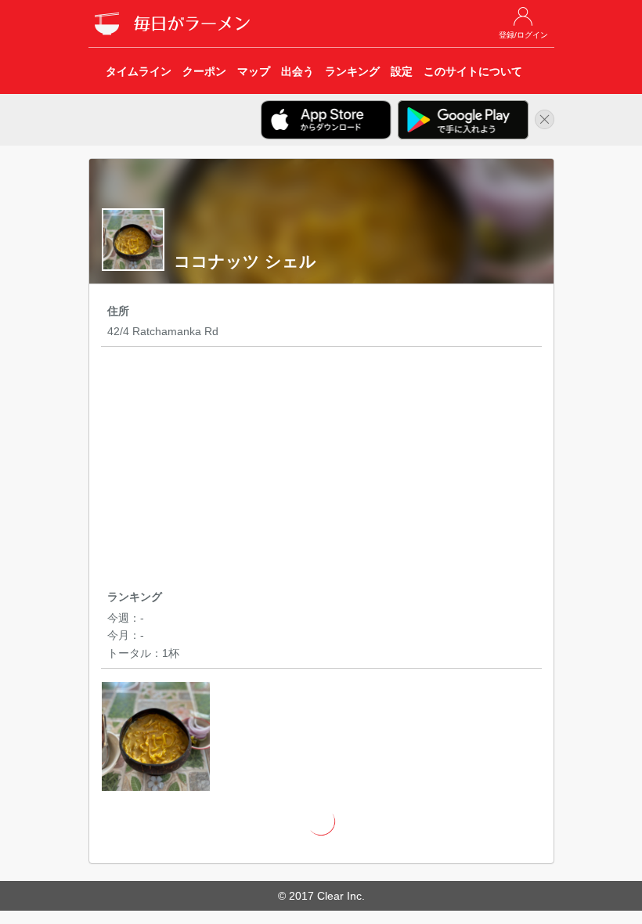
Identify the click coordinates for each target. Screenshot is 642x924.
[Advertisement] (321, 470)
